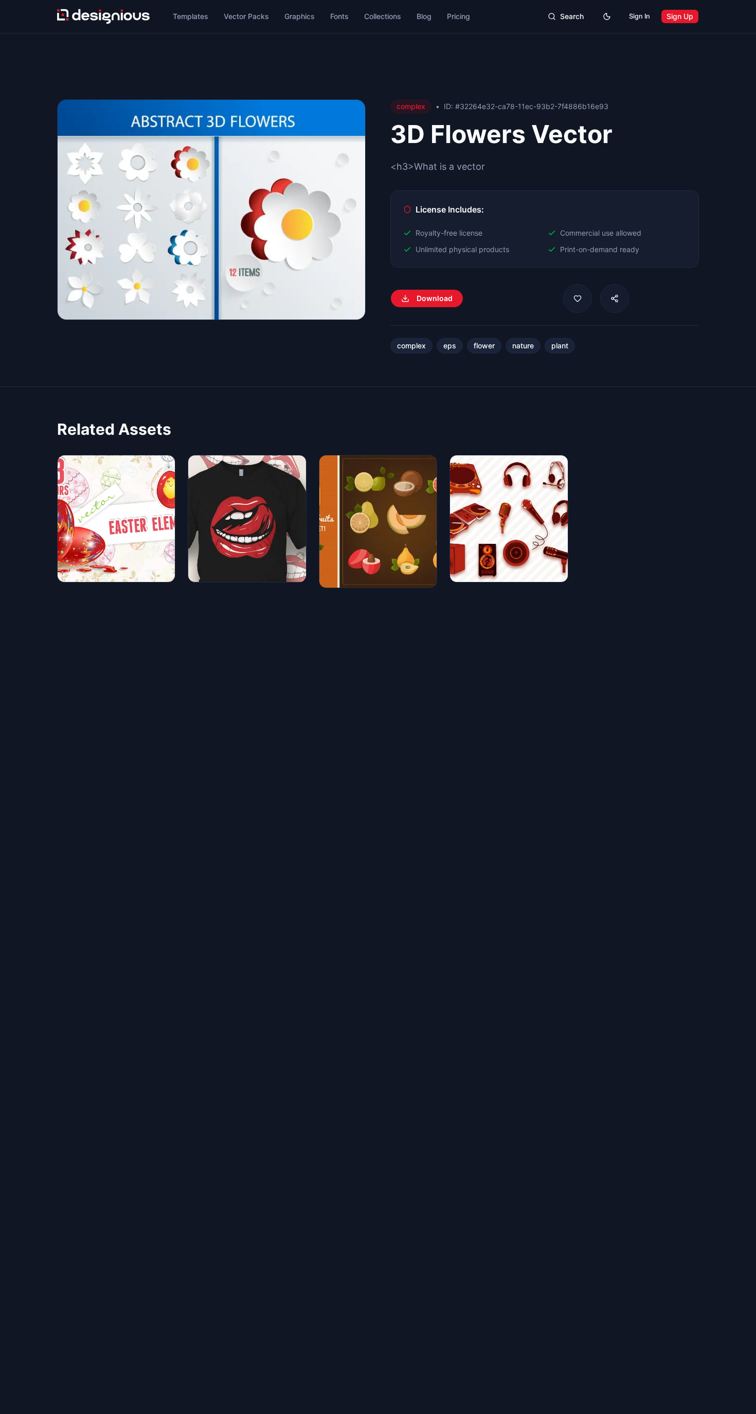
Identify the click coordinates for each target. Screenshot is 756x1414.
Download (435, 298)
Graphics (299, 16)
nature (523, 345)
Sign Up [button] (680, 16)
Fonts (339, 16)
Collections (382, 16)
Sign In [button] (639, 16)
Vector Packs (246, 16)
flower (484, 345)
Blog (424, 16)
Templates (190, 16)
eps (449, 345)
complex (411, 345)
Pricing (458, 16)
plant (559, 345)
